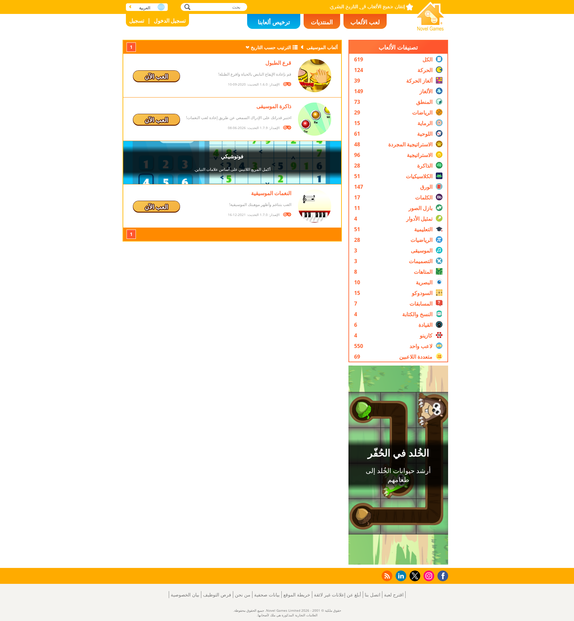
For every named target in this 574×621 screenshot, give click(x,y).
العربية (144, 8)
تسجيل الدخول (170, 20)
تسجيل (136, 20)
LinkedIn (400, 576)
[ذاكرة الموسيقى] (314, 119)
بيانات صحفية (267, 594)
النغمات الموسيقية (271, 193)
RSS (386, 576)
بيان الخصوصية (185, 594)
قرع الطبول (278, 62)
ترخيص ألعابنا (274, 22)
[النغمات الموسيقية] (314, 206)
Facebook (441, 575)
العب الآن (156, 76)
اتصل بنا (372, 594)
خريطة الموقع (296, 594)
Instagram (428, 575)
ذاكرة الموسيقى (273, 106)
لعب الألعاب (365, 22)
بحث (186, 7)
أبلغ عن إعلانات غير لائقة (337, 594)
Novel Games (430, 14)
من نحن (242, 594)
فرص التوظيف (217, 594)
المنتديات (322, 22)
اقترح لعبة (394, 594)
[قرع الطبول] (314, 75)
